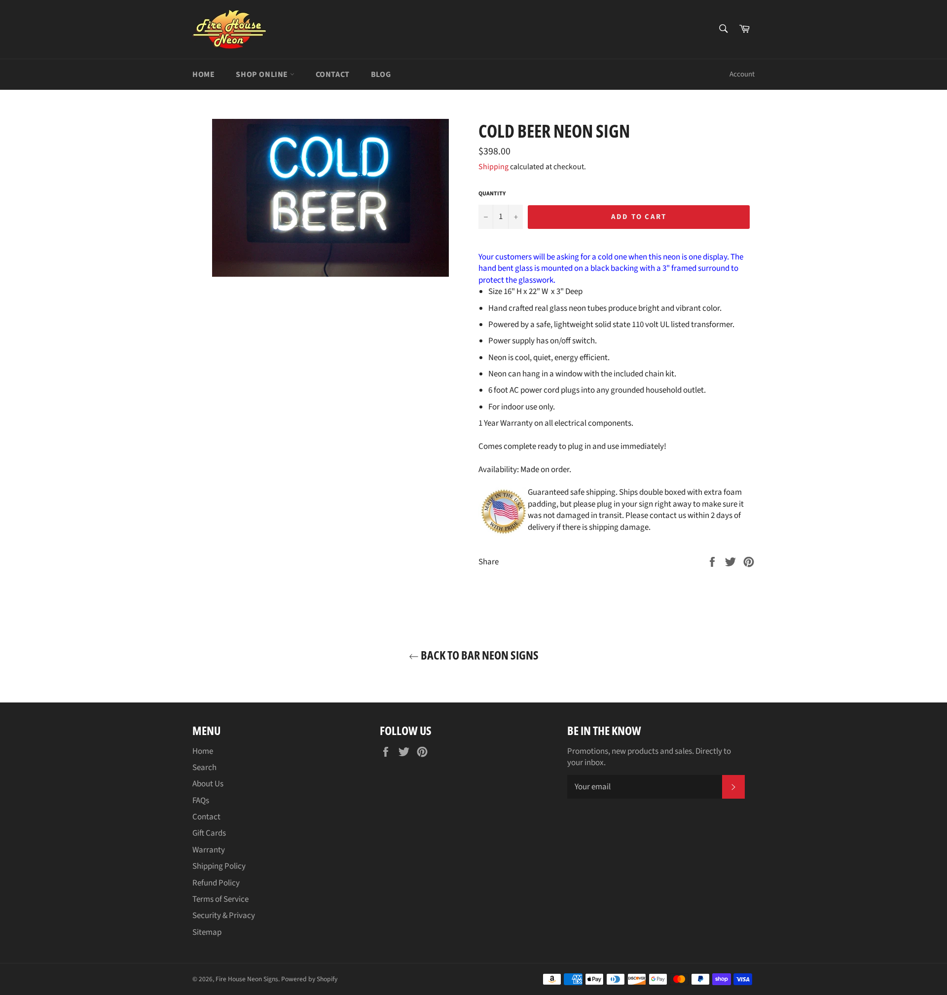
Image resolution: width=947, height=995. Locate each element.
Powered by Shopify (309, 979)
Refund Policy (216, 883)
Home (203, 74)
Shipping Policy (219, 866)
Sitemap (206, 932)
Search (204, 768)
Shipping (493, 166)
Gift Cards (209, 833)
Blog (381, 74)
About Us (207, 784)
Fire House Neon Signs (247, 979)
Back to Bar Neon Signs (479, 655)
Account (742, 74)
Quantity (492, 194)
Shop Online (263, 74)
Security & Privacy (223, 915)
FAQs (200, 801)
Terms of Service (220, 899)
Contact (333, 74)
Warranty (208, 850)
